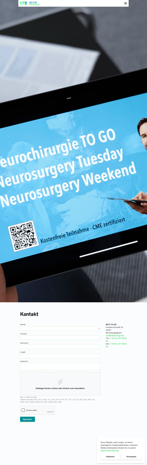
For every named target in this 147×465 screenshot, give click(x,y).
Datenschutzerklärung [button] (110, 451)
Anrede (22, 324)
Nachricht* (24, 361)
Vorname (23, 334)
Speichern (27, 419)
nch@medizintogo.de (115, 335)
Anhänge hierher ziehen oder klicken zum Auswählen (60, 388)
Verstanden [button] (131, 457)
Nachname (24, 343)
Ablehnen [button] (110, 457)
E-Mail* (23, 352)
